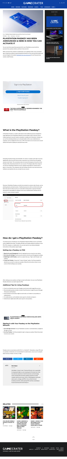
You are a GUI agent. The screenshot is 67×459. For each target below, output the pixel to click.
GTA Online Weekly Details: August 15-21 (9, 422)
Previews (30, 7)
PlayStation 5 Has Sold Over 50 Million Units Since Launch (25, 317)
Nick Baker (5, 35)
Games (36, 7)
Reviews (18, 7)
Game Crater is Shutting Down (53, 28)
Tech (41, 7)
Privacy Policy (44, 449)
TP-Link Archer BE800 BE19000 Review (53, 58)
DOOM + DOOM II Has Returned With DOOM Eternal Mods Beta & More (37, 423)
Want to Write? (60, 449)
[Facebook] (3, 2)
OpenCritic (61, 450)
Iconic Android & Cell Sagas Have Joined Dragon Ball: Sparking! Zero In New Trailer (22, 424)
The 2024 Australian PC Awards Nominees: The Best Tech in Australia (26, 109)
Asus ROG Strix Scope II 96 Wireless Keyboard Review (52, 43)
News (12, 7)
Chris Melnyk (5, 425)
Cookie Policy (52, 449)
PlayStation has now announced (23, 55)
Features (24, 7)
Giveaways (47, 7)
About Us (31, 449)
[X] (5, 2)
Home (4, 34)
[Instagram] (7, 2)
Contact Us (37, 449)
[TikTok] (11, 2)
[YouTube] (9, 2)
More (53, 7)
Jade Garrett (19, 429)
